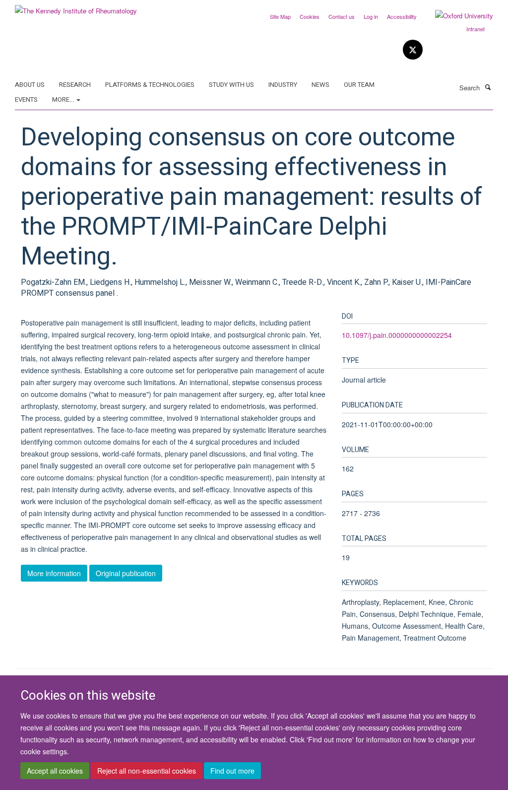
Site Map (280, 16)
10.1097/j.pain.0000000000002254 (397, 335)
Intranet (475, 29)
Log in (371, 16)
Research (75, 84)
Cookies (309, 16)
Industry (282, 84)
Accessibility (402, 16)
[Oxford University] (456, 16)
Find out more (232, 771)
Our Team (359, 84)
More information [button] (54, 573)
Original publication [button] (126, 573)
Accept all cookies (55, 771)
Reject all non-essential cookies (146, 771)
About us (30, 84)
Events (26, 99)
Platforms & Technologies (149, 84)
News (320, 84)
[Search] (487, 86)
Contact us (341, 16)
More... (63, 99)
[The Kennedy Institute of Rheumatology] (76, 7)
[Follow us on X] (413, 50)
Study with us (231, 84)
